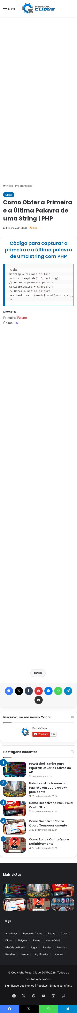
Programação (23, 185)
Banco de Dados (32, 933)
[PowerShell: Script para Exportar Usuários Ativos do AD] (14, 769)
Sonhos (58, 954)
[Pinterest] (38, 691)
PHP (39, 673)
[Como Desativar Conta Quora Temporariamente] (14, 826)
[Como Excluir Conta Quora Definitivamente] (14, 845)
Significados (41, 954)
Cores (64, 933)
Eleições (22, 940)
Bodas (51, 933)
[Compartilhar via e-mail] (38, 700)
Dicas (8, 194)
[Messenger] (48, 691)
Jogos (33, 947)
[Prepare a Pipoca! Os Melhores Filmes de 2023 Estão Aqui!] (62, 904)
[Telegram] (68, 691)
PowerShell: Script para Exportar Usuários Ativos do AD (50, 768)
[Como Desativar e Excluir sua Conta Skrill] (14, 808)
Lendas (47, 947)
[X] (19, 691)
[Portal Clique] (38, 8)
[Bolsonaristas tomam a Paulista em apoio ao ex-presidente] (14, 789)
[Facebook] (9, 691)
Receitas (10, 954)
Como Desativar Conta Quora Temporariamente (48, 823)
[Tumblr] (29, 691)
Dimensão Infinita (61, 985)
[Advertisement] (38, 59)
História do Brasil (15, 947)
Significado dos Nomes (19, 985)
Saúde (25, 954)
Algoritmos (11, 933)
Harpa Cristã (53, 940)
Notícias (62, 947)
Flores (36, 940)
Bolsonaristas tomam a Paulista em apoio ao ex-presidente (48, 787)
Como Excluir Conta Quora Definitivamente (49, 841)
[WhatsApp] (58, 691)
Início (9, 185)
